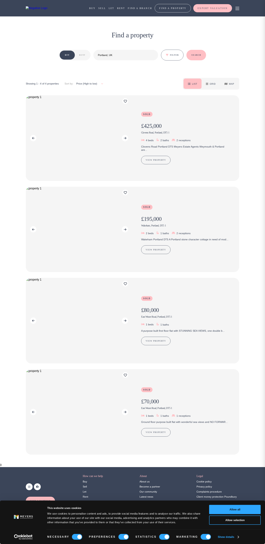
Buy (85, 481)
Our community (148, 491)
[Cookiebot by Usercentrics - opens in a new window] (23, 537)
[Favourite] (125, 101)
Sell (85, 486)
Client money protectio (209, 496)
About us (145, 481)
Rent (85, 496)
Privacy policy (204, 486)
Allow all (234, 509)
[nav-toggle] (236, 8)
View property (156, 160)
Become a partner (150, 486)
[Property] (132, 138)
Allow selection (235, 520)
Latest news (146, 496)
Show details (226, 536)
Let (84, 491)
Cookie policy (204, 481)
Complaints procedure (209, 491)
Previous (33, 138)
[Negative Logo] (36, 8)
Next (125, 138)
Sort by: (69, 83)
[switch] (123, 537)
